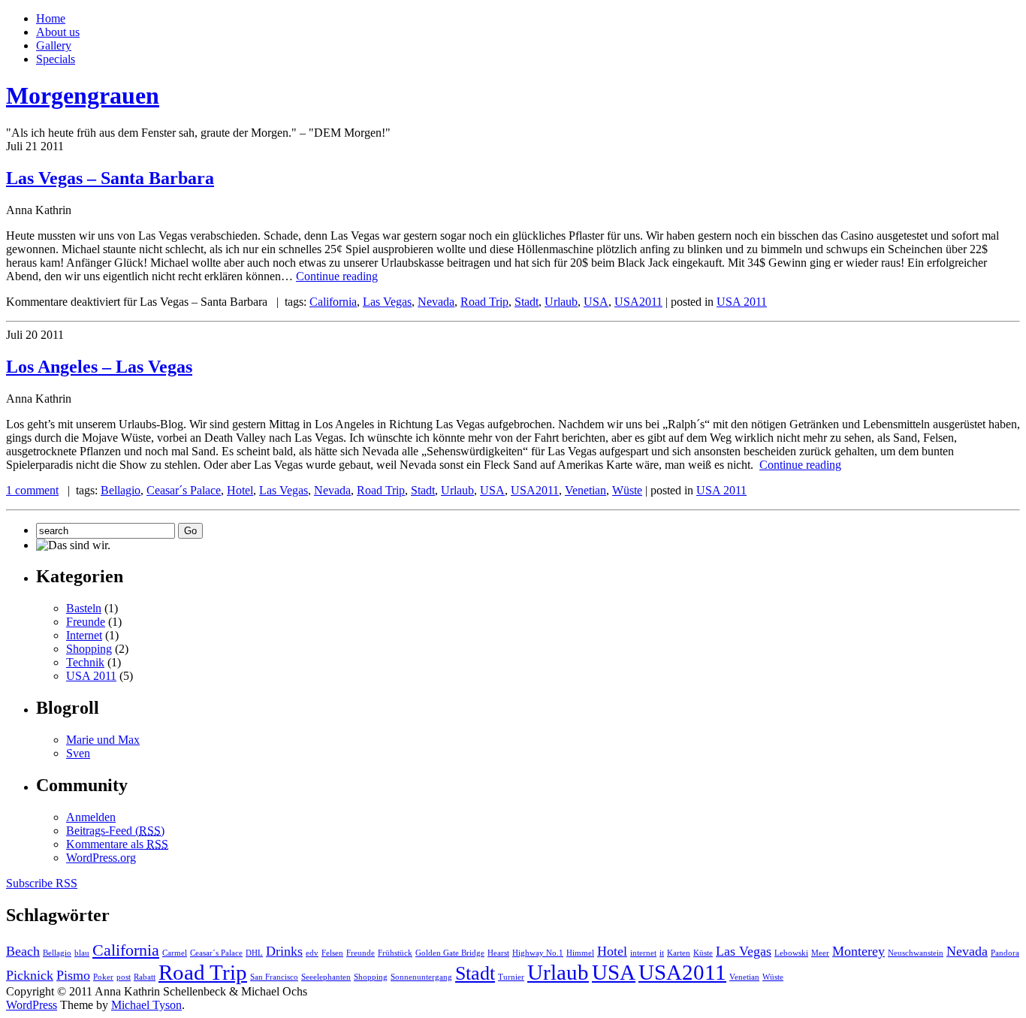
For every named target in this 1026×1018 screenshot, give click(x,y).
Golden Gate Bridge (449, 953)
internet (643, 953)
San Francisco (274, 977)
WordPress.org (101, 857)
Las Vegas (387, 301)
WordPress (31, 1004)
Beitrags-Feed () (115, 830)
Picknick (29, 975)
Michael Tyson (146, 1004)
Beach (23, 951)
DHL (254, 953)
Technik (85, 662)
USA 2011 (742, 301)
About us (58, 32)
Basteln (83, 608)
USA (596, 301)
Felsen (332, 953)
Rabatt (144, 977)
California (333, 301)
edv (312, 953)
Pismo (73, 975)
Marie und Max (103, 739)
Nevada (436, 301)
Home (50, 18)
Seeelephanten (326, 977)
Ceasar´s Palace (183, 490)
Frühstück (395, 953)
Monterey (858, 951)
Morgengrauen (82, 95)
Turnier (511, 977)
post (123, 977)
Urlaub (561, 301)
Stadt (527, 301)
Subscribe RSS (41, 883)
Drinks (284, 951)
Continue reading (337, 276)
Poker (103, 977)
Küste (703, 953)
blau (81, 953)
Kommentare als (117, 844)
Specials (55, 59)
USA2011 (638, 301)
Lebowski (791, 953)
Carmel (174, 953)
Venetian (585, 490)
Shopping (89, 648)
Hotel (240, 490)
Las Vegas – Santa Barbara (110, 178)
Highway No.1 (537, 953)
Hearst (498, 953)
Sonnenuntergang (421, 977)
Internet (84, 635)
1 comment (32, 490)
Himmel (580, 953)
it (661, 953)
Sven (78, 753)
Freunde (85, 621)
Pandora (1005, 953)
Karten (678, 953)
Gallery (53, 45)
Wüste (627, 490)
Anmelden (91, 817)
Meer (820, 953)
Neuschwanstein (915, 953)
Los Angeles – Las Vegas (99, 366)
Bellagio (120, 490)
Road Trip (484, 301)
